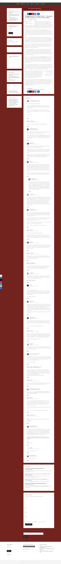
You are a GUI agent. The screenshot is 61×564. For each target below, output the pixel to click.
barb (30, 447)
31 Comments (35, 19)
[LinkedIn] (34, 14)
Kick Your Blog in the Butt (12, 17)
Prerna (31, 301)
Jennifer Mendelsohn (33, 89)
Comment (26, 498)
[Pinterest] (32, 14)
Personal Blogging (30, 88)
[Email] (36, 14)
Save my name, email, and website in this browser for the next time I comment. (35, 521)
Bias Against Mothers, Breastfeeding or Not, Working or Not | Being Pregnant (35, 483)
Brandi (31, 343)
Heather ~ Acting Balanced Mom (35, 366)
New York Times (40, 89)
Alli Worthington (32, 455)
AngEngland (33, 178)
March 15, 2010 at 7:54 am (34, 318)
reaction (43, 89)
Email (26, 512)
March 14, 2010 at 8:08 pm (34, 101)
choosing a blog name (43, 56)
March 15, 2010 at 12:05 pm (34, 354)
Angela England (30, 1)
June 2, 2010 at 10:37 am (34, 456)
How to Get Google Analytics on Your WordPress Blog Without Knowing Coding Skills (14, 15)
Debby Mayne (32, 317)
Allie (30, 161)
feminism (29, 89)
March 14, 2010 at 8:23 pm (34, 210)
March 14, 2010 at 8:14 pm (34, 162)
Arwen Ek (10, 104)
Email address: (25, 531)
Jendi (30, 397)
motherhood (37, 89)
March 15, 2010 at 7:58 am (34, 331)
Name (26, 508)
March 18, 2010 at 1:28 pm (34, 448)
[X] (30, 14)
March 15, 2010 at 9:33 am (34, 344)
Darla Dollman (10, 99)
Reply (28, 118)
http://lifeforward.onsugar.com (31, 280)
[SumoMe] (39, 14)
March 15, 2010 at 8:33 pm (34, 398)
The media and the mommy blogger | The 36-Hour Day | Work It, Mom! (34, 468)
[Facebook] (28, 14)
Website (26, 516)
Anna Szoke (41, 548)
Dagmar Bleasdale (32, 426)
